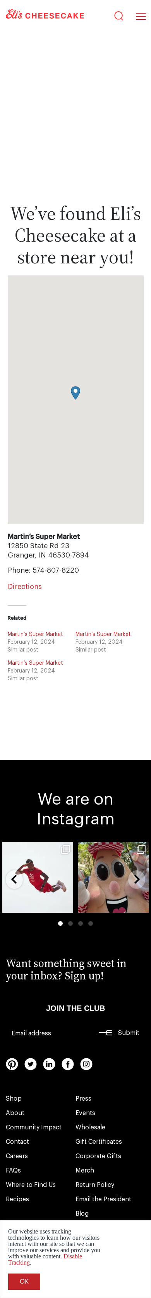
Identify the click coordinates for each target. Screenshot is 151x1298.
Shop (14, 1099)
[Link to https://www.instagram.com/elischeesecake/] (86, 1064)
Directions (25, 586)
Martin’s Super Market (35, 634)
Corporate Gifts (98, 1156)
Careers (17, 1156)
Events (85, 1113)
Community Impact (34, 1127)
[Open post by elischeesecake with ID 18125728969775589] (113, 877)
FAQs (13, 1170)
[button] (75, 393)
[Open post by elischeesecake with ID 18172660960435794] (37, 877)
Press (83, 1099)
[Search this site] (119, 16)
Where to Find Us (31, 1185)
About (15, 1113)
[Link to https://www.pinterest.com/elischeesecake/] (12, 1064)
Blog (82, 1214)
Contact (17, 1142)
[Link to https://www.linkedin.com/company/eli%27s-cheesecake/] (49, 1064)
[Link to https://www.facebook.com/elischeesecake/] (68, 1064)
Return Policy (95, 1185)
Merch (85, 1170)
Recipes (17, 1199)
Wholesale (90, 1127)
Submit (128, 1033)
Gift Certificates (99, 1142)
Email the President (103, 1199)
